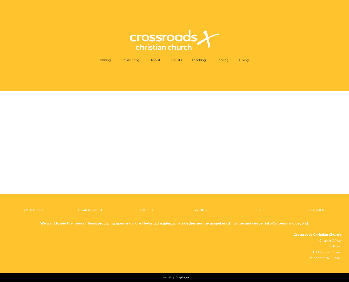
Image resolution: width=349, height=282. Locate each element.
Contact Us (33, 210)
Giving (244, 60)
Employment (315, 210)
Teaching (199, 60)
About (156, 60)
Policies (146, 210)
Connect (202, 210)
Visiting (106, 60)
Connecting (131, 60)
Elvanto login (90, 210)
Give (259, 210)
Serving (223, 60)
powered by (174, 277)
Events (176, 60)
